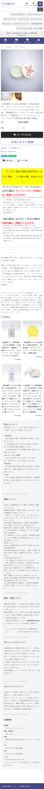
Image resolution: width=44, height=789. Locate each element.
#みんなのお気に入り (18, 14)
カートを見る (33, 5)
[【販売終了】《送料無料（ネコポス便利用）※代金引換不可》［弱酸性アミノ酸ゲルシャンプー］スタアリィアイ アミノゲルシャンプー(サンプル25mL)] (11, 330)
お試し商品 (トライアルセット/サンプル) (15, 47)
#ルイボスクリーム (10, 19)
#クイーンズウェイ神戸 (24, 28)
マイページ (26, 5)
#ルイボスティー (36, 19)
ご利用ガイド (16, 42)
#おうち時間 (38, 28)
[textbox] (22, 595)
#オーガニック (7, 24)
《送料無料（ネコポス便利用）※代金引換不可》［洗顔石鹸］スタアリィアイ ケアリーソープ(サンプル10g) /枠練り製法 (32, 347)
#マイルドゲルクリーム (34, 14)
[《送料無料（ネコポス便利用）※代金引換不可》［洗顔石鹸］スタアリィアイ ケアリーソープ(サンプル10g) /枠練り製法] (32, 330)
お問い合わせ (27, 42)
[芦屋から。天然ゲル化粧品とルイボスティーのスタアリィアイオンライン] (8, 5)
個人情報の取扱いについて (9, 786)
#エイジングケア (23, 19)
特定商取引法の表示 (24, 786)
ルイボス (9, 295)
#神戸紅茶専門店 (36, 24)
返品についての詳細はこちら (12, 148)
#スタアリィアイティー (21, 24)
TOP (5, 42)
